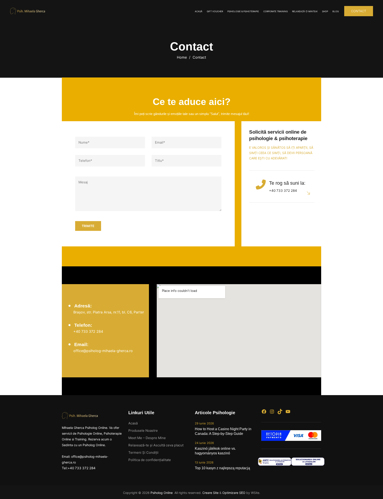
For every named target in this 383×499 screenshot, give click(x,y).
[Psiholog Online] (27, 11)
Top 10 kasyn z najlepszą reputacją (222, 468)
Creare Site (210, 493)
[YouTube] (288, 411)
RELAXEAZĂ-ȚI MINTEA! (305, 11)
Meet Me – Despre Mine (147, 438)
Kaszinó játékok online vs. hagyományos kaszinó (215, 451)
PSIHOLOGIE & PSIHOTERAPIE (243, 11)
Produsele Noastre (143, 430)
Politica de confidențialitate (149, 460)
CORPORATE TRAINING (275, 11)
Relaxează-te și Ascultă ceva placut (156, 445)
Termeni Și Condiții (143, 452)
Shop (325, 11)
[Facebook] (264, 411)
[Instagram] (272, 411)
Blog (335, 11)
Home (182, 57)
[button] (358, 11)
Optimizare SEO (233, 493)
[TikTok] (280, 411)
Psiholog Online (162, 493)
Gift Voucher (215, 11)
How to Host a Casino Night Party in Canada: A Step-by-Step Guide (223, 431)
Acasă (198, 11)
